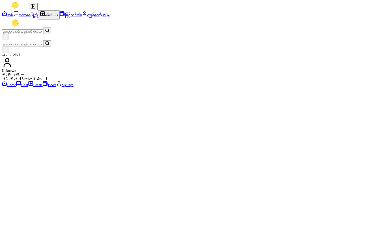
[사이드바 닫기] (33, 6)
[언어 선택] (5, 37)
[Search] (47, 31)
